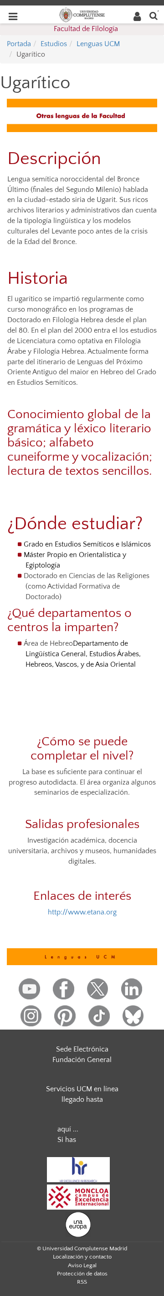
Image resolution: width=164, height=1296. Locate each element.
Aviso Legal (82, 1265)
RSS (82, 1282)
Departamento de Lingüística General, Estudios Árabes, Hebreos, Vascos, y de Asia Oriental (83, 654)
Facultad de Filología (86, 29)
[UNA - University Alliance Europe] (78, 1224)
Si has (66, 1140)
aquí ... (67, 1129)
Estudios (54, 44)
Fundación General (82, 1060)
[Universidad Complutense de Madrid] (82, 14)
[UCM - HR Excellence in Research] (78, 1169)
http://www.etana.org (82, 912)
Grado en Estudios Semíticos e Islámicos (87, 544)
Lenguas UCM (98, 44)
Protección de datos (82, 1273)
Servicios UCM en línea (82, 1089)
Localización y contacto (82, 1257)
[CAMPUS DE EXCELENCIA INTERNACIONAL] (78, 1196)
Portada (19, 44)
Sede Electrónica (82, 1049)
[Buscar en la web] (153, 15)
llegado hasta (82, 1099)
